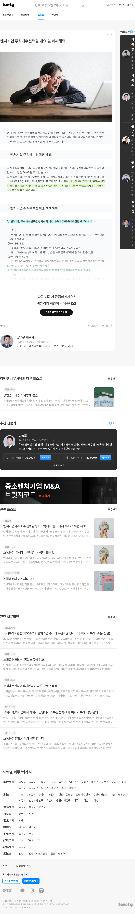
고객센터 (8, 890)
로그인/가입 (110, 5)
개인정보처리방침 (22, 866)
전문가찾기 (7, 14)
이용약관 (6, 866)
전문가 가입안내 (126, 5)
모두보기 (112, 378)
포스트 (41, 14)
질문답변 (25, 14)
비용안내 (56, 14)
